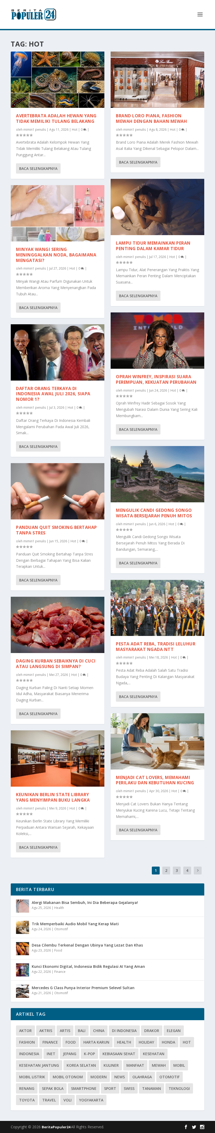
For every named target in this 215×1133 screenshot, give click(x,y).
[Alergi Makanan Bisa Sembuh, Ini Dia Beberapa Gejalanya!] (22, 906)
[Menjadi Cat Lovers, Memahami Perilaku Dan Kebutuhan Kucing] (157, 741)
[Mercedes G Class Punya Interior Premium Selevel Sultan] (22, 991)
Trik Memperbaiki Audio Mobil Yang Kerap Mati (75, 923)
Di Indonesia (124, 1030)
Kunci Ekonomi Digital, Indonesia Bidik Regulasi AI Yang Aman (88, 966)
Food (58, 950)
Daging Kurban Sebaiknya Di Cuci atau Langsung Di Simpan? (56, 663)
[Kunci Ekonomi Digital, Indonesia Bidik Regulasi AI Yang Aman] (22, 970)
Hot (74, 129)
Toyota (27, 1099)
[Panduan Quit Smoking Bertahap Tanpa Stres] (57, 491)
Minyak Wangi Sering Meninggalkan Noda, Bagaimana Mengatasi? (56, 254)
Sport (110, 1088)
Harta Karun (96, 1042)
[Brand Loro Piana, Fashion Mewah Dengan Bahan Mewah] (157, 80)
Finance (60, 971)
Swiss (129, 1088)
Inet (51, 1053)
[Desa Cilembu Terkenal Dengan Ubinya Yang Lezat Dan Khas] (22, 948)
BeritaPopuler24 (56, 1127)
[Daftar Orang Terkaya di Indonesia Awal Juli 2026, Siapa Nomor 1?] (57, 352)
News (119, 1076)
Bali (81, 1030)
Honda (168, 1042)
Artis (65, 1030)
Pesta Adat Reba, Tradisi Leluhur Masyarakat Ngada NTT (155, 646)
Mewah (159, 1065)
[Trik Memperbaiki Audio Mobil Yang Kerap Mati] (22, 927)
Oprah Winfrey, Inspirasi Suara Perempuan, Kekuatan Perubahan (156, 379)
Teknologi (179, 1088)
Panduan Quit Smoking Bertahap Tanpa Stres (56, 530)
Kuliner (111, 1065)
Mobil (179, 1065)
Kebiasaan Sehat (119, 1053)
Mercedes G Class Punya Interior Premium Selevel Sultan (83, 987)
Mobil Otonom (68, 1076)
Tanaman (151, 1088)
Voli (67, 1099)
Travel (49, 1099)
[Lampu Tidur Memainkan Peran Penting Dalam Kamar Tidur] (157, 207)
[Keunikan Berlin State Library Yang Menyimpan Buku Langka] (57, 758)
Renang (26, 1088)
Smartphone (83, 1088)
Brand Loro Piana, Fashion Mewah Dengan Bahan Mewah (151, 118)
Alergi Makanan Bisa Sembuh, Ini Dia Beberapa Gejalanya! (85, 902)
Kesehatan (153, 1053)
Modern (98, 1076)
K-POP (89, 1053)
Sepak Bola (52, 1088)
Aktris (45, 1030)
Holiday (146, 1042)
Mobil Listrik (32, 1076)
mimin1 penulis (34, 129)
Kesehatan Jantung (39, 1065)
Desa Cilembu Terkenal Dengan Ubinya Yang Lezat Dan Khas (87, 945)
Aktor (25, 1030)
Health (59, 908)
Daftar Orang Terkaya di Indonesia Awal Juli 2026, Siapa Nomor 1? (53, 394)
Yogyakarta (91, 1099)
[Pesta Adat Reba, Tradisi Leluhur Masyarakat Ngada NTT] (157, 608)
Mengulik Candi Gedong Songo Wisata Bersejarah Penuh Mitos (154, 513)
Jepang (69, 1053)
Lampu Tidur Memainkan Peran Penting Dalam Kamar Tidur (153, 245)
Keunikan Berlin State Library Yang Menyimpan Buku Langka (53, 797)
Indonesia (29, 1053)
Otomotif (61, 929)
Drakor (151, 1030)
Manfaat (135, 1065)
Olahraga (142, 1076)
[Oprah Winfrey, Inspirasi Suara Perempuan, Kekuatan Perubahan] (157, 340)
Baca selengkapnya (38, 168)
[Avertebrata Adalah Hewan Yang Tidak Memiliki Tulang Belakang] (57, 80)
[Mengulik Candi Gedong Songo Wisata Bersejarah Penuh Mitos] (157, 474)
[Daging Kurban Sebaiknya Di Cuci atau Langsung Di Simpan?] (57, 625)
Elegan (174, 1030)
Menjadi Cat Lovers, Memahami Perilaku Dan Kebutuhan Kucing (155, 780)
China (98, 1030)
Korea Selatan (81, 1065)
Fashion (27, 1042)
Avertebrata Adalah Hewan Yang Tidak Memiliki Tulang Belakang (56, 118)
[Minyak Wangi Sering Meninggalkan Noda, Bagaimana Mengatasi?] (57, 213)
